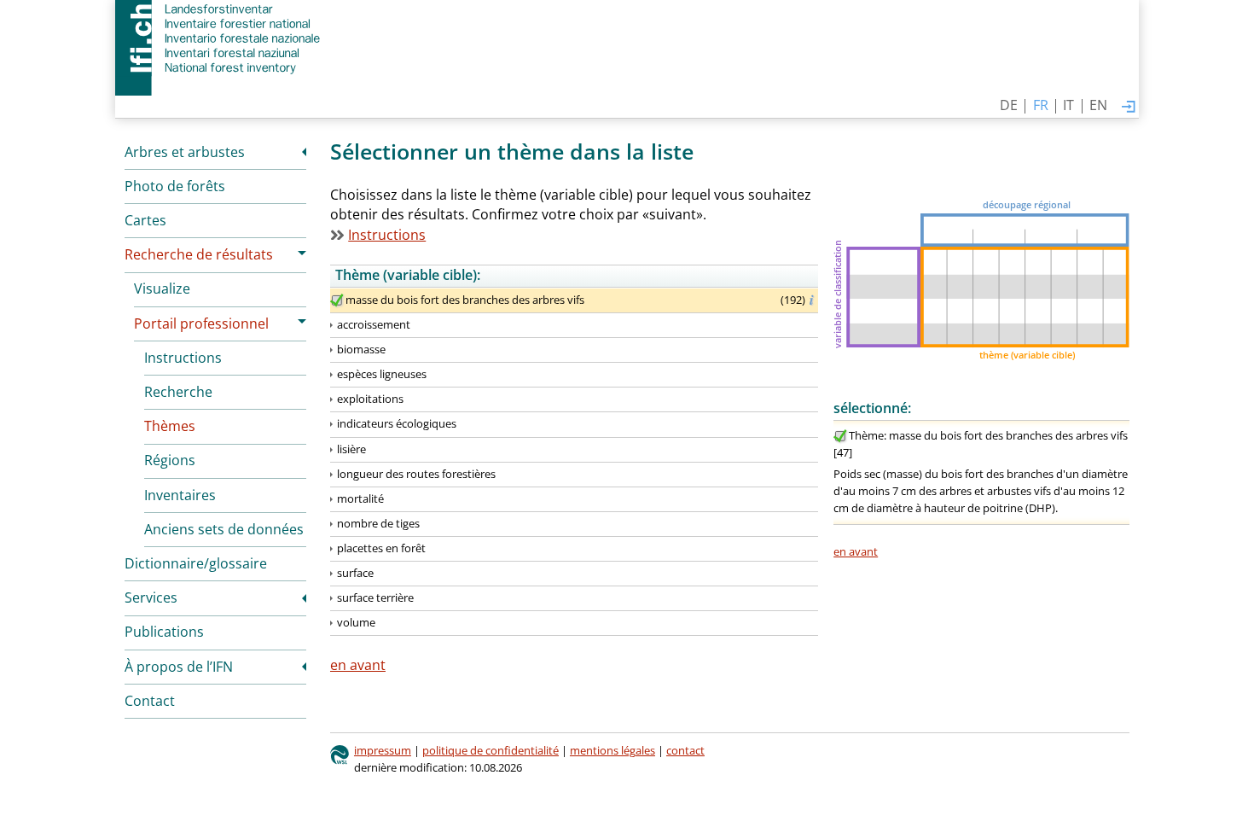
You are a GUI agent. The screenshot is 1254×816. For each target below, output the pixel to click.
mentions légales (612, 750)
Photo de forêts (175, 186)
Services (151, 597)
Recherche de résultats (199, 254)
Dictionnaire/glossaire (196, 563)
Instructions (183, 357)
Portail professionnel (201, 323)
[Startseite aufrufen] (219, 38)
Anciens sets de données (224, 529)
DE (1009, 105)
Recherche (178, 391)
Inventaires (180, 495)
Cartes (145, 220)
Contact (150, 700)
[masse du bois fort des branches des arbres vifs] (337, 300)
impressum (382, 750)
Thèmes (169, 426)
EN (1098, 105)
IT (1068, 105)
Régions (169, 460)
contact (685, 750)
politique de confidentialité (490, 750)
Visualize (162, 288)
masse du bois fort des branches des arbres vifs (464, 299)
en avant (855, 551)
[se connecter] (1128, 107)
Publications (164, 631)
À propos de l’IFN (179, 666)
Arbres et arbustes (185, 152)
